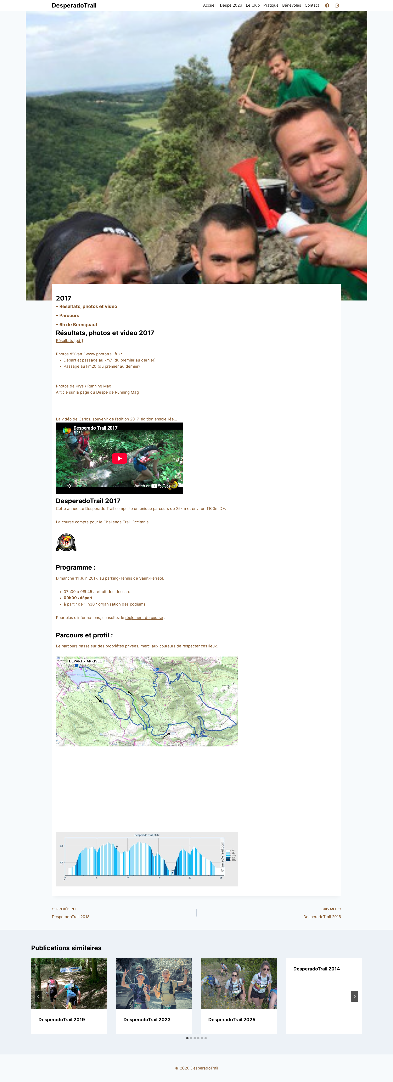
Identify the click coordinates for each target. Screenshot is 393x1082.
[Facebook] (327, 5)
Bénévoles (291, 5)
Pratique (271, 5)
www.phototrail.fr (101, 354)
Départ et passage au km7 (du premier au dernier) (110, 360)
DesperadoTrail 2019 (61, 1019)
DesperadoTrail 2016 (322, 913)
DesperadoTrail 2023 (147, 1019)
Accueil (209, 5)
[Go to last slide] (38, 996)
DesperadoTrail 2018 (70, 913)
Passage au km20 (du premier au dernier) (102, 366)
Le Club (253, 5)
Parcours (69, 315)
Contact (312, 5)
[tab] (187, 1038)
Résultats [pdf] (69, 340)
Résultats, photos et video (88, 306)
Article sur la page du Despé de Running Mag (97, 392)
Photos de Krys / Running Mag (83, 386)
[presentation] (69, 983)
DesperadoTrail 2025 (231, 1019)
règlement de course (144, 617)
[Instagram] (337, 5)
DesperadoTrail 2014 (316, 969)
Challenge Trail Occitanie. (126, 522)
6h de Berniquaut (78, 324)
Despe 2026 (231, 5)
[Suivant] (354, 996)
